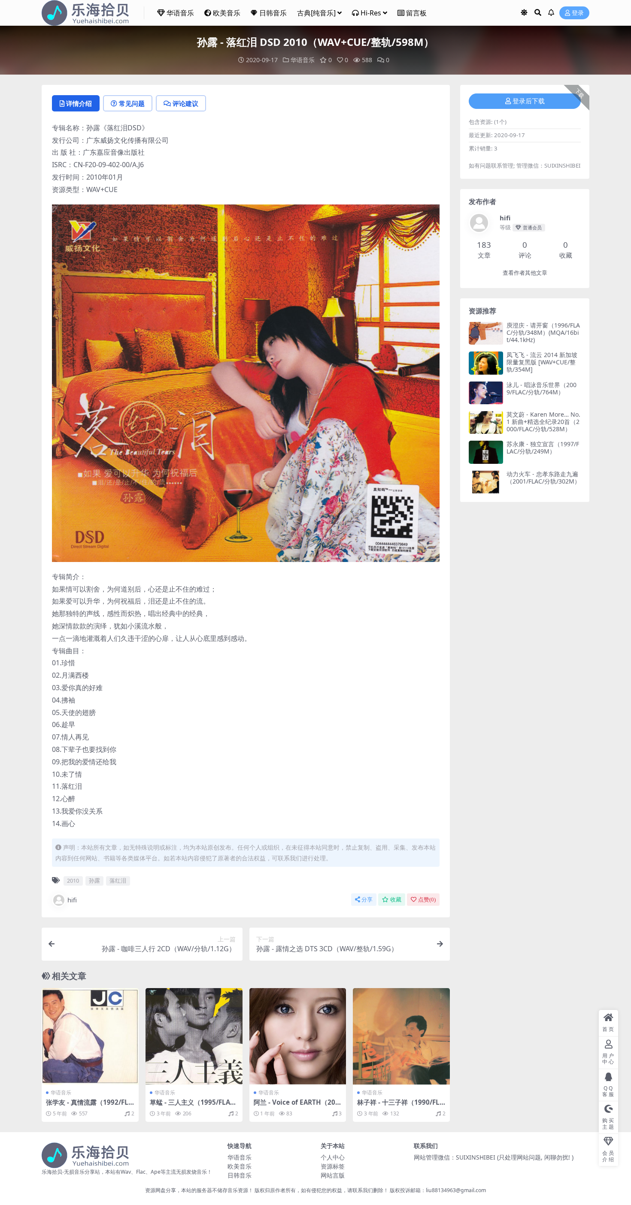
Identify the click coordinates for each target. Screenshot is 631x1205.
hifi (72, 899)
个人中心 (333, 1157)
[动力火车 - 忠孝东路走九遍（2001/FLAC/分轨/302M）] (486, 482)
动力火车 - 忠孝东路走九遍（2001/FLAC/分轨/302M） (543, 477)
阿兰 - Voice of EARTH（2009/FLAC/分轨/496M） (296, 1106)
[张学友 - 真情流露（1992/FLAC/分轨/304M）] (90, 1036)
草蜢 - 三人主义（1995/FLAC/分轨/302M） (193, 1106)
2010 (73, 880)
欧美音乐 (226, 13)
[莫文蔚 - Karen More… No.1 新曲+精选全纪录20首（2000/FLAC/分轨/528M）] (486, 422)
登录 (578, 13)
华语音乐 (180, 13)
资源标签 (333, 1166)
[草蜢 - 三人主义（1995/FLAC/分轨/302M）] (194, 1036)
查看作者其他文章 (525, 273)
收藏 (395, 899)
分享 (367, 899)
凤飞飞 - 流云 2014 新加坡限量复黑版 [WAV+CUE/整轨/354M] (542, 362)
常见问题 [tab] (132, 103)
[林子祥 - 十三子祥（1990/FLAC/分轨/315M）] (401, 1036)
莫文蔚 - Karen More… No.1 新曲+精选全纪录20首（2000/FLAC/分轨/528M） (543, 421)
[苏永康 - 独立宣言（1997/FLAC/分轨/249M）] (486, 452)
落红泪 (117, 880)
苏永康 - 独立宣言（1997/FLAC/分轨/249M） (543, 447)
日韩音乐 (273, 13)
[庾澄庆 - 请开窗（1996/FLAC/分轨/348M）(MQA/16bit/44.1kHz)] (486, 333)
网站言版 (333, 1175)
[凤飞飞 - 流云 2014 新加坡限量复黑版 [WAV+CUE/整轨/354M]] (486, 363)
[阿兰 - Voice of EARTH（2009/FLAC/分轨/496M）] (297, 1036)
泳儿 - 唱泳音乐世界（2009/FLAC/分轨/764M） (541, 388)
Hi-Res (371, 13)
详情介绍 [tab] (79, 103)
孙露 (94, 880)
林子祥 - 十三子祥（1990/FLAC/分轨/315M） (400, 1106)
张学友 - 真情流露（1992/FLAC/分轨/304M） (89, 1106)
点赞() (427, 899)
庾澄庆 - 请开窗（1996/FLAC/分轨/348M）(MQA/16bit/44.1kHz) (543, 332)
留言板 (416, 13)
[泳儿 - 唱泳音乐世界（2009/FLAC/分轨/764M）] (486, 393)
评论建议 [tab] (185, 103)
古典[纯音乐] (316, 13)
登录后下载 (529, 101)
